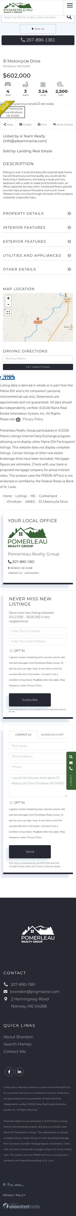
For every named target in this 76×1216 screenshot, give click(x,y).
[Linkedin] (19, 1072)
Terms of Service (45, 866)
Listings (21, 496)
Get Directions (38, 367)
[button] (69, 17)
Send (30, 852)
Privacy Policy (33, 419)
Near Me (39, 29)
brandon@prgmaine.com (35, 991)
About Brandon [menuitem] (18, 1037)
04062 (30, 501)
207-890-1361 (40, 40)
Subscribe (30, 700)
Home (7, 496)
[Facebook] (9, 1072)
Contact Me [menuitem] (15, 1051)
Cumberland (48, 496)
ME (33, 496)
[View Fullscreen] (8, 313)
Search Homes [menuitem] (18, 1044)
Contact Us (15, 573)
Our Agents (32, 573)
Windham (14, 501)
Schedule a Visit (52, 734)
